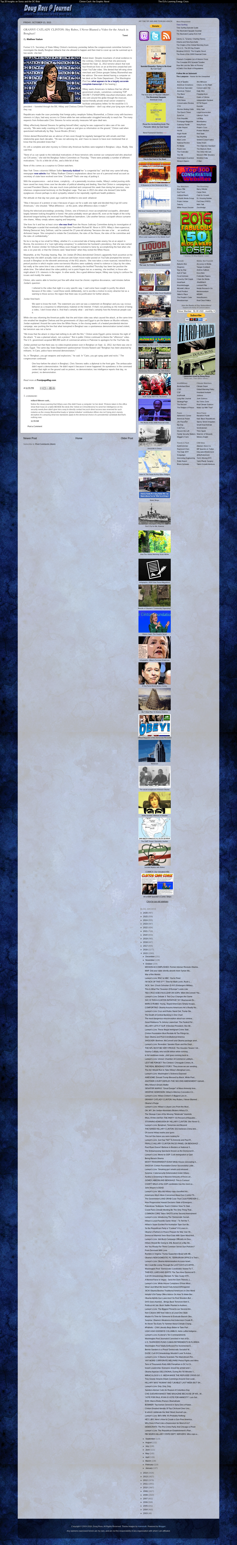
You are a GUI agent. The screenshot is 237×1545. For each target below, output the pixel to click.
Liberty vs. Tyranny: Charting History (191, 39)
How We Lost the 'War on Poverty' (190, 65)
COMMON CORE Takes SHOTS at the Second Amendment (170, 1213)
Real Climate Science (205, 404)
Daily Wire (201, 91)
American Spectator (185, 88)
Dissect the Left (183, 431)
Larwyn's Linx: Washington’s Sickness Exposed (165, 1074)
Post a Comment (35, 426)
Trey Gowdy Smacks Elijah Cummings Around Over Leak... (170, 1379)
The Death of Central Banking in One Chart (164, 1015)
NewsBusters (202, 297)
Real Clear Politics (204, 300)
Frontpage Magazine (185, 121)
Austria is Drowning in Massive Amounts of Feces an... (168, 1177)
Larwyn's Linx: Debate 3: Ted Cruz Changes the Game (168, 996)
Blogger (162, 1526)
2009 (145, 1491)
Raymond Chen (183, 449)
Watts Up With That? (205, 408)
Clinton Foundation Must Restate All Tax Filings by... (167, 1033)
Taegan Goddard (203, 267)
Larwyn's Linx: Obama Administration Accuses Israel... (168, 1261)
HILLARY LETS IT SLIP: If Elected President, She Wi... (168, 1026)
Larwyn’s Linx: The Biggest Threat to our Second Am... (168, 1309)
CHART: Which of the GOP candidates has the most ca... (169, 1184)
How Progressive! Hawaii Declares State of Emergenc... (169, 1202)
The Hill (180, 155)
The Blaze (181, 94)
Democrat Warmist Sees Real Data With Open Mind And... (170, 1235)
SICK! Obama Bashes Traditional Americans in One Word (170, 1291)
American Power (183, 419)
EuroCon (180, 115)
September (150, 1439)
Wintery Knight (202, 437)
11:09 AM (35, 421)
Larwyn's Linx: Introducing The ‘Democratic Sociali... (167, 1217)
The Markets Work (204, 149)
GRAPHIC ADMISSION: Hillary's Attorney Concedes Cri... (169, 1092)
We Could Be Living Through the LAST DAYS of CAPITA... (170, 1265)
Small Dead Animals (204, 425)
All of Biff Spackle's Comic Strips (157, 897)
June (147, 1450)
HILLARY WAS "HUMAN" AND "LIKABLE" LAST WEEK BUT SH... (173, 1383)
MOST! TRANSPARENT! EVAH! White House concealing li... (171, 1162)
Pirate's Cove (202, 127)
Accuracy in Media (204, 264)
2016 (145, 950)
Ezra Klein (201, 273)
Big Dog (180, 425)
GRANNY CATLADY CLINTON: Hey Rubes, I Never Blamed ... (172, 1099)
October (149, 964)
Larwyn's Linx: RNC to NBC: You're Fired (162, 978)
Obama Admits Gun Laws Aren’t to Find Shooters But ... (169, 1298)
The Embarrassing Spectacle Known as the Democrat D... (170, 1151)
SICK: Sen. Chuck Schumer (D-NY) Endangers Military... (169, 985)
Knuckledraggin (183, 285)
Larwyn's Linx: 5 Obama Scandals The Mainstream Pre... (169, 1357)
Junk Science (202, 398)
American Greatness (185, 85)
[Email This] (41, 388)
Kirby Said (201, 109)
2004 (145, 1510)
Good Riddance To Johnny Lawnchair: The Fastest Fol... (169, 1022)
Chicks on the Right (204, 85)
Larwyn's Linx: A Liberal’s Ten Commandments (165, 1335)
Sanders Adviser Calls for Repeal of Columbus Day (167, 1390)
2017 (145, 946)
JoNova (200, 395)
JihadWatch (201, 282)
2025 (145, 916)
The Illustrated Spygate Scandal (189, 31)
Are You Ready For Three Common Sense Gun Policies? (170, 1247)
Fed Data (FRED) (204, 201)
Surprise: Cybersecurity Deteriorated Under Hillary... (167, 1173)
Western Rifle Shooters (206, 155)
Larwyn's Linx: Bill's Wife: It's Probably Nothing (165, 1416)
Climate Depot (202, 386)
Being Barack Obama (154, 1158)
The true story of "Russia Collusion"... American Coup (156, 97)
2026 (145, 913)
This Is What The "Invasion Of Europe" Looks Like (166, 989)
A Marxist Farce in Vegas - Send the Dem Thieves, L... (168, 1280)
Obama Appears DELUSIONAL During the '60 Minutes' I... (170, 1372)
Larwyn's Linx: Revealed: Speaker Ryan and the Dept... (169, 1044)
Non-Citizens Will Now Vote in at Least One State (166, 1313)
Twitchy (180, 204)
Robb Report (182, 461)
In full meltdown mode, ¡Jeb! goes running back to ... (167, 1055)
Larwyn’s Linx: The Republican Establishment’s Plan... (168, 1430)
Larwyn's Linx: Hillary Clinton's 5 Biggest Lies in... (166, 1096)
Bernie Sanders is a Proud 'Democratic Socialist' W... (168, 1349)
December (150, 956)
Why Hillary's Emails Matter (157, 1085)
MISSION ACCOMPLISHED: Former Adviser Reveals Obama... (172, 967)
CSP (179, 392)
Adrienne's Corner (184, 416)
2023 (145, 924)
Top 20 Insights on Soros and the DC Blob (20, 1)
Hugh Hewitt (182, 134)
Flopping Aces (202, 94)
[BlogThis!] (44, 388)
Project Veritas (182, 201)
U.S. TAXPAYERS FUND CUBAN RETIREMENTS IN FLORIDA (172, 1342)
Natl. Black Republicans (206, 419)
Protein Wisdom (203, 130)
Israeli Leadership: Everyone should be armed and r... (168, 1368)
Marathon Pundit (203, 416)
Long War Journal (184, 398)
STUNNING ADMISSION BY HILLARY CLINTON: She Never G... (173, 1122)
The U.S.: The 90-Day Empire (188, 48)
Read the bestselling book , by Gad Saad (156, 125)
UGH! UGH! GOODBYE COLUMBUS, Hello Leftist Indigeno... (171, 1331)
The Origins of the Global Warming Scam (192, 45)
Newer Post (30, 438)
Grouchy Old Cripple (185, 279)
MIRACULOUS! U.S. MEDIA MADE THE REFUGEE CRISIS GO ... (173, 1375)
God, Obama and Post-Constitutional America (165, 1037)
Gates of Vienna (203, 97)
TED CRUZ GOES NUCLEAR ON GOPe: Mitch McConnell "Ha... (173, 993)
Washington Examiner (185, 158)
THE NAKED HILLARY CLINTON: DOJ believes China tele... (171, 1129)
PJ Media (180, 146)
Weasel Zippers (183, 161)
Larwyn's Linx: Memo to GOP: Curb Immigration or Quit (169, 1155)
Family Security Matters (186, 434)
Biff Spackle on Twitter (205, 449)
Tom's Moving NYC (204, 458)
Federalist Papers (204, 276)
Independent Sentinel (205, 100)
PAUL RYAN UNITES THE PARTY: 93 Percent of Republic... (171, 1118)
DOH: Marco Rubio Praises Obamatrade (162, 1401)
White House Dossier (185, 207)
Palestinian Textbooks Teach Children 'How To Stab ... (168, 1206)
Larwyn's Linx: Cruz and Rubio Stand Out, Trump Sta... (168, 1011)
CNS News (181, 100)
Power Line (181, 149)
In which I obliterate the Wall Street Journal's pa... (166, 1412)
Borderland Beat (183, 386)
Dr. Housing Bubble (204, 198)
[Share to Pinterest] (53, 388)
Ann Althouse (202, 82)
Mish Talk (200, 204)
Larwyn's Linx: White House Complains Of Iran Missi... (168, 1283)
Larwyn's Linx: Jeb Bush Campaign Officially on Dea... (168, 1239)
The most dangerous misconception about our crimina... (169, 1018)
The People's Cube (184, 297)
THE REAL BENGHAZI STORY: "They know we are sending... (171, 1066)
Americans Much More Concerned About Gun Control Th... (170, 1195)
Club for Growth (203, 195)
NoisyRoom (201, 125)
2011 (145, 1484)
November (150, 960)
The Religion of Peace (185, 408)
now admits (40, 173)
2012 (145, 1480)
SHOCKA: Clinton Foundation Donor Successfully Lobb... (170, 1166)
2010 (145, 1487)
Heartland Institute (204, 392)
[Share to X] (47, 388)
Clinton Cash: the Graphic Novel (94, 1)
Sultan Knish (201, 143)
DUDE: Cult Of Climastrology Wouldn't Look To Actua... (168, 1353)
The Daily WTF (183, 452)
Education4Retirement (205, 452)
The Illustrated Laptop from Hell (189, 34)
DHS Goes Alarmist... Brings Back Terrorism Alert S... (167, 1302)
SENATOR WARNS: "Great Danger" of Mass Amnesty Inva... (171, 1088)
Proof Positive (182, 291)
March (148, 1461)
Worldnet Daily (202, 158)
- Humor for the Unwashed (193, 76)
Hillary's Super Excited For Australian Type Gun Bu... (167, 1224)
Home (78, 438)
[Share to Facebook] (50, 388)
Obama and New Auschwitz (187, 42)
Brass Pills (181, 189)
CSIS (179, 389)
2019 (145, 939)
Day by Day (181, 270)
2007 (145, 1499)
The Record (181, 404)
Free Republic (182, 118)
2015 (145, 953)
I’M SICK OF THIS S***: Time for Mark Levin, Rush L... (168, 982)
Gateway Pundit (183, 125)
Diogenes (180, 267)
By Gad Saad (156, 67)
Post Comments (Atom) (45, 444)
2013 (145, 1476)
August (148, 1442)
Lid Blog (200, 118)
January (149, 1468)
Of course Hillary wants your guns (159, 1132)
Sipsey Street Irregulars (206, 422)
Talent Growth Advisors (206, 464)
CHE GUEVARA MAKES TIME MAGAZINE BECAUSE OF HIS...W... (174, 1394)
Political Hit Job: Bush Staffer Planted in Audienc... (166, 1305)
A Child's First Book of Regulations (190, 68)
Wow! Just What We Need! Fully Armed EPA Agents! (167, 1287)
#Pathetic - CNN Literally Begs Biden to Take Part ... (167, 1327)
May (147, 1453)
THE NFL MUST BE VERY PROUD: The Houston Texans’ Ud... (172, 1048)
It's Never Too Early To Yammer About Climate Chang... (169, 1324)
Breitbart (180, 97)
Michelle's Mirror (183, 288)
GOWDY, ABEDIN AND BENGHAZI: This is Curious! (167, 1180)
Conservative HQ (203, 88)
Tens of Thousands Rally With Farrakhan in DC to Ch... (169, 1364)
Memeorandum (202, 291)
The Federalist (182, 152)
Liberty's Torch (202, 115)
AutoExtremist (182, 446)
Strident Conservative (205, 140)
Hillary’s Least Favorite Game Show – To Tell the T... (167, 1221)
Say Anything (202, 137)
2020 (145, 935)
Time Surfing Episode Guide (187, 28)
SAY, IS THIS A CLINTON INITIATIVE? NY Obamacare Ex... (170, 1000)
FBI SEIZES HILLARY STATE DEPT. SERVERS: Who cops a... (172, 1434)
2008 (145, 1495)
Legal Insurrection (204, 112)
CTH (179, 106)
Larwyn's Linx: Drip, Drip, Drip (158, 1386)
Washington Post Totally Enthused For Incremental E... (168, 1346)
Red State (200, 134)
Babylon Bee (182, 264)
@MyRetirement (203, 455)
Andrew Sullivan (203, 270)
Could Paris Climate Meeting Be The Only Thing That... (169, 1210)
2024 (145, 920)
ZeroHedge (201, 207)
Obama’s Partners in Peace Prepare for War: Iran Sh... (168, 1232)
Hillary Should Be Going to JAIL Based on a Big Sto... (168, 1243)
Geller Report (182, 127)
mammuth (142, 1526)
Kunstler (200, 106)
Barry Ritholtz (202, 189)
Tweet (125, 35)
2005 (145, 1506)
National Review (183, 143)
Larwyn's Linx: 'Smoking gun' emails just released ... (167, 1169)
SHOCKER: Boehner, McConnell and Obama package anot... (171, 1041)
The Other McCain (204, 152)
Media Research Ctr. (205, 288)
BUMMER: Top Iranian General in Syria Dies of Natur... (168, 1405)
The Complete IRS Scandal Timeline (191, 62)
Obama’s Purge (152, 1103)
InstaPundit (181, 137)
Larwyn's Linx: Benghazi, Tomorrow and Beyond (166, 1125)
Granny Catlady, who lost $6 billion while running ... (167, 1051)
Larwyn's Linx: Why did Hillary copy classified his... (167, 1191)
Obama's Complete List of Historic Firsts (192, 59)
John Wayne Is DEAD (154, 1188)
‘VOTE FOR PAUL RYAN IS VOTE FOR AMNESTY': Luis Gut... (171, 1397)
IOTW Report (202, 103)
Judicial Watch (182, 195)
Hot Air (179, 130)
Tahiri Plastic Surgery (205, 461)
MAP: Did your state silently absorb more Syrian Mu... (168, 971)
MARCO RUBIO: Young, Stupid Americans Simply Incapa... (170, 1004)
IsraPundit (181, 395)
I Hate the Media (203, 279)
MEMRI (199, 294)
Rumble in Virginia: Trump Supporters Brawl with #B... (168, 1254)
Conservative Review (185, 103)
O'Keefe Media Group (185, 198)
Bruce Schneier (183, 464)
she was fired (65, 224)
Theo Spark (201, 431)
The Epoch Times (184, 112)
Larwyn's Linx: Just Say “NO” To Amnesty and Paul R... (168, 1140)
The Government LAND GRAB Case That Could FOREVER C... (172, 1199)
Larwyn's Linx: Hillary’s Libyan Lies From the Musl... (167, 1107)
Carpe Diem (201, 192)
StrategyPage (182, 402)
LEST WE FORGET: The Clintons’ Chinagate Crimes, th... (170, 1063)
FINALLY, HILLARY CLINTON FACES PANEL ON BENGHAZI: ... (172, 1143)
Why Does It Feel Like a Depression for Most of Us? (167, 1423)
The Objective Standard (206, 146)
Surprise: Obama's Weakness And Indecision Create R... (169, 1320)
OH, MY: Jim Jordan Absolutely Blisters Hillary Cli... (167, 1110)
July (147, 1446)
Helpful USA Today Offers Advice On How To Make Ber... (169, 1294)
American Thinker (184, 91)
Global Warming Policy (205, 389)
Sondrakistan (202, 428)
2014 (145, 1473)
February (149, 1465)
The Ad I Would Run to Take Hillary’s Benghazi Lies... (168, 1070)
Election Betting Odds (185, 109)
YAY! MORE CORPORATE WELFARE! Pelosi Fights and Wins (171, 1360)
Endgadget (181, 455)
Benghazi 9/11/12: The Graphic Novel (191, 51)
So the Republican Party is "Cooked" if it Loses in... (167, 1228)
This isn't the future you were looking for (162, 1136)
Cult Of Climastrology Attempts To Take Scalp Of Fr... (167, 1276)
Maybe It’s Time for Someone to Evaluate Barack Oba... (169, 1316)
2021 (145, 931)
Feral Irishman (182, 276)
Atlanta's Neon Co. (204, 446)
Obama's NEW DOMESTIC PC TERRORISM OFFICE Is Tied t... (172, 1258)
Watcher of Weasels (204, 434)
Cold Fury (181, 428)
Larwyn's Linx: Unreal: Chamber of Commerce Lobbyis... (169, 1059)
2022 (145, 927)
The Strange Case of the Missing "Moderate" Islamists (168, 1114)
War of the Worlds (152, 974)
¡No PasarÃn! (182, 422)
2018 (145, 942)
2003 (145, 1513)
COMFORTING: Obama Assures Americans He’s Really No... (171, 1007)
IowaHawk (181, 282)
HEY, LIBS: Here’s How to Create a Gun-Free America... (169, 1419)
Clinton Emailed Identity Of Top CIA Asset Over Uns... (168, 1408)
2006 (145, 1502)
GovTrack (181, 192)
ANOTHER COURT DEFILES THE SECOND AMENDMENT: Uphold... (175, 1081)
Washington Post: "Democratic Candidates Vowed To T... (169, 1269)
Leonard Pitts (202, 285)
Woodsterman (182, 300)
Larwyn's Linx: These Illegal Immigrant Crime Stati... (167, 1030)
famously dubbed (71, 170)
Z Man (199, 161)
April (147, 1457)
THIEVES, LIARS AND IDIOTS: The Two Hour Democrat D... (171, 1272)
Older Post (127, 438)
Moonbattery (202, 121)
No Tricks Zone (203, 402)
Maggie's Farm (183, 437)
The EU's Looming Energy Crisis (173, 1)
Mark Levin (181, 140)
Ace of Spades (182, 82)
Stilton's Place (182, 294)
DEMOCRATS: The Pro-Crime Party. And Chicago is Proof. (170, 1427)
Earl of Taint (181, 273)
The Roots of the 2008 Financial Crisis (191, 54)
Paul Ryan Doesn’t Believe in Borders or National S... (168, 1147)
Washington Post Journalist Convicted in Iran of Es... (167, 1339)
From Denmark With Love (156, 1250)
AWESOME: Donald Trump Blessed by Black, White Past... (170, 1077)
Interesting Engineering (186, 458)
